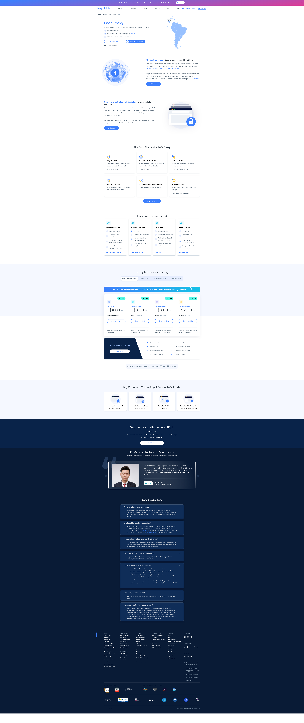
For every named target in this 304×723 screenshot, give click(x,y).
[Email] (188, 656)
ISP (161, 69)
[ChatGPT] (184, 646)
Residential (150, 69)
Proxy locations (107, 14)
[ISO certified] (174, 699)
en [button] (178, 8)
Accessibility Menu (109, 709)
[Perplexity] (188, 646)
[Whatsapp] (184, 656)
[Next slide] (198, 476)
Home (99, 14)
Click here (195, 79)
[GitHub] (191, 637)
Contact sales (186, 8)
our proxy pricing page (149, 532)
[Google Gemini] (191, 646)
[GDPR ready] (186, 699)
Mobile (156, 69)
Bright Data (146, 530)
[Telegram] (191, 656)
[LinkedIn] (184, 637)
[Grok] (197, 646)
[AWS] (107, 689)
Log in (193, 8)
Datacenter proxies (172, 69)
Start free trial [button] (202, 8)
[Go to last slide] (106, 476)
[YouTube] (188, 637)
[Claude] (194, 646)
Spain (114, 14)
